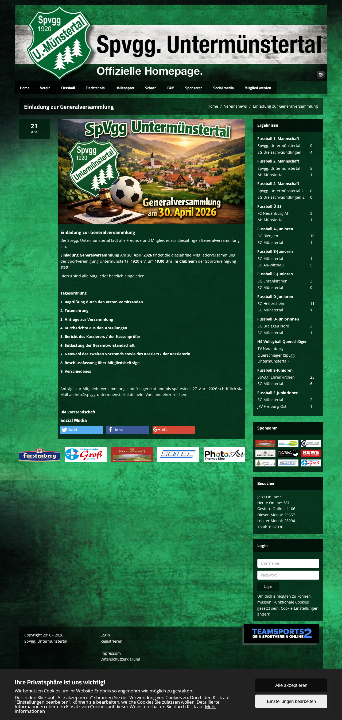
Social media (223, 88)
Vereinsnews (235, 106)
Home (24, 88)
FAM (170, 88)
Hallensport (124, 88)
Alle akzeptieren (291, 685)
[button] (81, 430)
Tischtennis (95, 88)
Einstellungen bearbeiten (291, 701)
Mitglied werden (257, 88)
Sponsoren (194, 88)
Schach (151, 88)
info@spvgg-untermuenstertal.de (104, 394)
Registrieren (111, 641)
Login (105, 635)
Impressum (110, 653)
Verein (45, 88)
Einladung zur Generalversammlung (285, 106)
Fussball (68, 88)
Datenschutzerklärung (120, 659)
